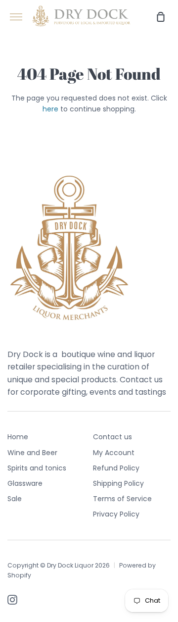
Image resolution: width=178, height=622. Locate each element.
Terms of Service (122, 499)
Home (17, 437)
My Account (113, 453)
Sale (14, 499)
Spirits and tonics (36, 468)
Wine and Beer (32, 453)
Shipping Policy (118, 483)
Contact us (112, 437)
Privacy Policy (116, 514)
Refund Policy (116, 468)
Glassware (25, 483)
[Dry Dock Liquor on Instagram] (12, 600)
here (50, 109)
